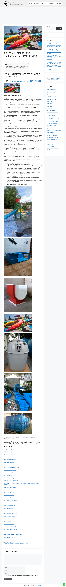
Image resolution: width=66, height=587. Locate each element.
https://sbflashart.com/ (9, 489)
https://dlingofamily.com (9, 495)
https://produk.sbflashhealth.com (11, 526)
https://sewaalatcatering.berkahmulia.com (13, 534)
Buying (48, 94)
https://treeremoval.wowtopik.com (11, 532)
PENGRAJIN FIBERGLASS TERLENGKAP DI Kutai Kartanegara (16, 544)
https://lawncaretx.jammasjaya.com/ (11, 467)
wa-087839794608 (34, 81)
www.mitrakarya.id (8, 451)
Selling (48, 142)
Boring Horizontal (51, 92)
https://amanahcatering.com (10, 478)
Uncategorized (50, 151)
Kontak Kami (51, 3)
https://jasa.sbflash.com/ (9, 462)
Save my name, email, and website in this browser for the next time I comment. (21, 575)
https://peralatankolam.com (10, 537)
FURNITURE (49, 106)
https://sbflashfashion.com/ (10, 503)
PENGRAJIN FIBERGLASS (9, 542)
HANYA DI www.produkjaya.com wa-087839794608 (16, 67)
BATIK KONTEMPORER (52, 91)
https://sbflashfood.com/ (9, 475)
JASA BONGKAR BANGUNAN (53, 113)
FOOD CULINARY (51, 105)
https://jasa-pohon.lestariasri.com (11, 500)
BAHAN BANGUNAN (51, 89)
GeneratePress (39, 585)
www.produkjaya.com (19, 81)
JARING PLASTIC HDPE (52, 110)
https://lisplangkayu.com (9, 492)
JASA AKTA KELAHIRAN (52, 112)
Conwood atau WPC (51, 96)
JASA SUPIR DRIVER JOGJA (53, 121)
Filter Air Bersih (50, 103)
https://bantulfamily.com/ (9, 456)
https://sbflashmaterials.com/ (10, 518)
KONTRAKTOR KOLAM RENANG (54, 130)
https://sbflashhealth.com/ (9, 505)
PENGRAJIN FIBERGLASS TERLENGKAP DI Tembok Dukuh (17, 66)
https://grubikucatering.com (10, 487)
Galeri (42, 3)
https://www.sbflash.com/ (9, 454)
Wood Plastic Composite (52, 152)
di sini (40, 443)
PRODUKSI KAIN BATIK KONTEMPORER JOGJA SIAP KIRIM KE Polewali (17, 543)
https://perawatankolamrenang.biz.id (11, 480)
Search (48, 26)
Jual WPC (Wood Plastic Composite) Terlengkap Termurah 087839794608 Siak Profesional (54, 62)
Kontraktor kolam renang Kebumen (54, 78)
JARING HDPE (50, 108)
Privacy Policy (58, 3)
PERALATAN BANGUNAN (52, 137)
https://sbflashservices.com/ (10, 459)
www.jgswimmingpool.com (9, 449)
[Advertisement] (33, 15)
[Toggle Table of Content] (26, 65)
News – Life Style (51, 134)
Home (30, 3)
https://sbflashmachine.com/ (10, 516)
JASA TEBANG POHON (52, 123)
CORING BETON (50, 98)
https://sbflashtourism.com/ (10, 521)
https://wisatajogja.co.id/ (9, 524)
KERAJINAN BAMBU (51, 125)
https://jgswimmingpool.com (10, 539)
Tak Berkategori (50, 146)
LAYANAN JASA (50, 132)
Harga (46, 3)
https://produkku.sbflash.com (10, 472)
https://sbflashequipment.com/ (10, 513)
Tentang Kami (36, 3)
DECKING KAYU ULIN (51, 99)
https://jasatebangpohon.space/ (10, 464)
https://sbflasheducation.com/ (10, 508)
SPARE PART (50, 144)
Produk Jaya (12, 3)
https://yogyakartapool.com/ (10, 510)
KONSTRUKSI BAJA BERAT (53, 127)
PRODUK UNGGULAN (52, 139)
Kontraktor (49, 128)
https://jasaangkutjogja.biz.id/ (10, 470)
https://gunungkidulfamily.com (10, 529)
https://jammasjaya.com (9, 497)
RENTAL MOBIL (50, 141)
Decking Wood (50, 101)
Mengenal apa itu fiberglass (13, 68)
